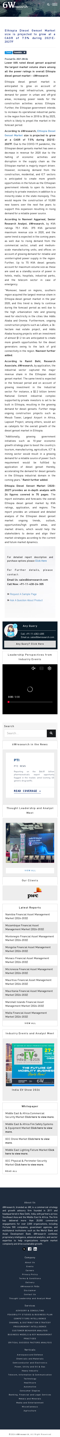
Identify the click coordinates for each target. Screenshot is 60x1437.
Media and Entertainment (30, 1403)
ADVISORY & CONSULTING (30, 1311)
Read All (11, 1171)
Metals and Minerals (30, 1399)
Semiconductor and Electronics (30, 1363)
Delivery (30, 1283)
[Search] (48, 4)
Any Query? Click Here (30, 644)
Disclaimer (30, 1291)
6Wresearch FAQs (30, 1287)
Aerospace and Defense (30, 1355)
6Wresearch (22, 1435)
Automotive (30, 1387)
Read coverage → (24, 791)
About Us (30, 1263)
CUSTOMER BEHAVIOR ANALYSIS (30, 1331)
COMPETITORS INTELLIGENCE (30, 1319)
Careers (30, 1271)
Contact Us (30, 1295)
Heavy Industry (30, 1371)
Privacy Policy (30, 1275)
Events (30, 1267)
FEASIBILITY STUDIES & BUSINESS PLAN (30, 1315)
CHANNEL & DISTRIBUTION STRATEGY (30, 1323)
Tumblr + (19, 52)
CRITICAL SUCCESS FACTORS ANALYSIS (30, 1343)
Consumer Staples (30, 1391)
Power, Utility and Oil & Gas (30, 1367)
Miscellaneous (30, 1407)
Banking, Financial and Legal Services (30, 1395)
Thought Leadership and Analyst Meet (30, 1299)
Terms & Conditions (30, 1279)
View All (30, 871)
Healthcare (30, 1383)
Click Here (41, 561)
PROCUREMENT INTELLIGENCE (30, 1327)
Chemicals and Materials (30, 1359)
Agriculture (30, 1411)
